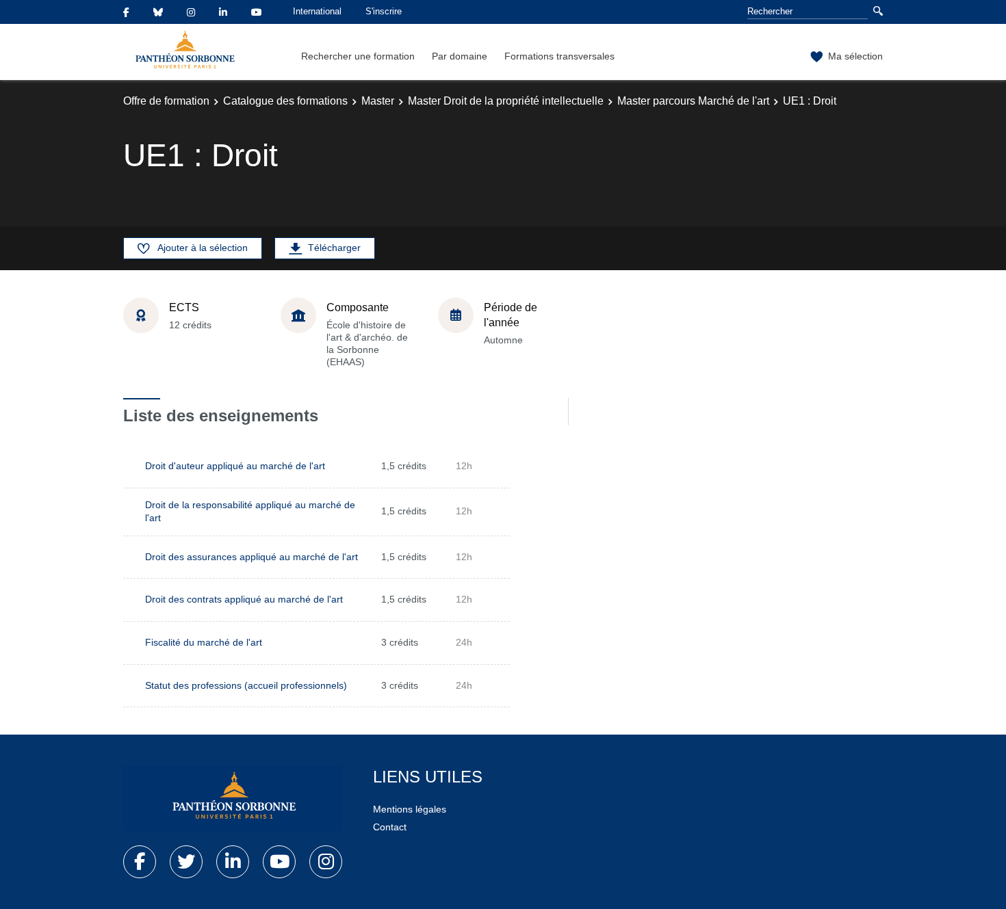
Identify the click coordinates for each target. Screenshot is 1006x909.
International (317, 11)
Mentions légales (409, 809)
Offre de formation (166, 101)
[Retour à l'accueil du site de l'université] (232, 798)
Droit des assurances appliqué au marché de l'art (251, 556)
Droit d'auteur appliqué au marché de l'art (235, 465)
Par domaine (459, 56)
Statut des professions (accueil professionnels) (246, 685)
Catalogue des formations (285, 101)
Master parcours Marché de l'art (693, 101)
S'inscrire (383, 11)
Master (377, 101)
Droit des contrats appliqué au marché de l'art (244, 599)
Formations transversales (559, 56)
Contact (390, 826)
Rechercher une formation (358, 56)
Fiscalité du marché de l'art (203, 642)
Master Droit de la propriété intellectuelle (506, 101)
